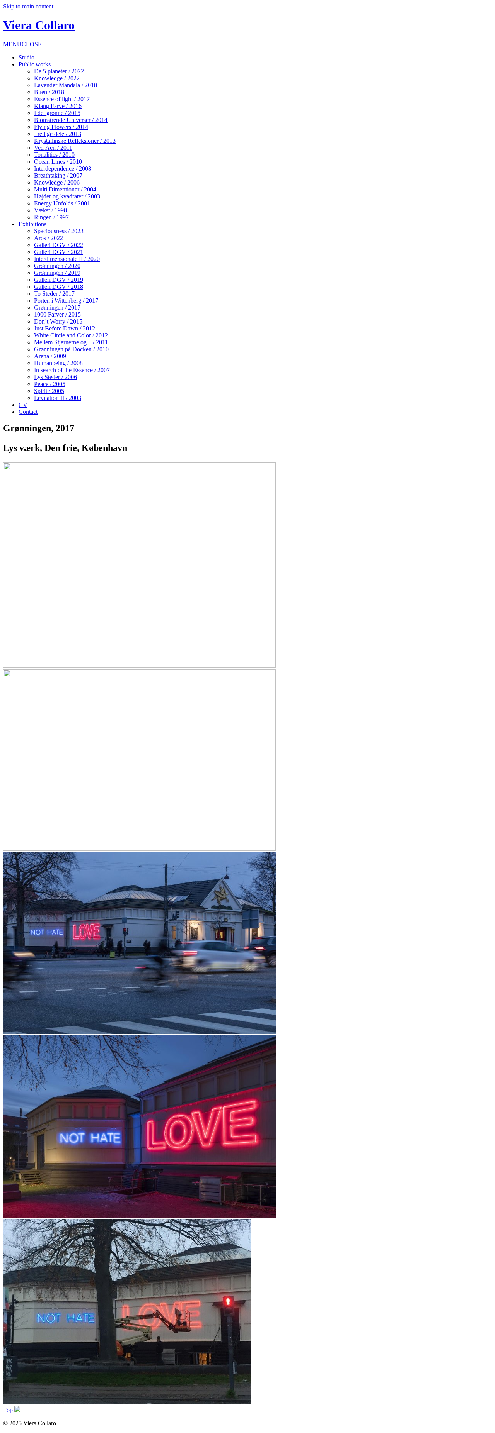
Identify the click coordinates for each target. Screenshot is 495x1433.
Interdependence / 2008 (62, 168)
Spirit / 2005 (49, 391)
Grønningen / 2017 (57, 307)
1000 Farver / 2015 (57, 314)
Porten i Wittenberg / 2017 (66, 300)
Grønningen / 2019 (57, 272)
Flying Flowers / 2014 (61, 127)
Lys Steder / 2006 (55, 377)
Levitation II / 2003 (57, 398)
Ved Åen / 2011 (53, 147)
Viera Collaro (39, 25)
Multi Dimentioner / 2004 (65, 189)
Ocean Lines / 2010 (58, 161)
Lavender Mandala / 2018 (65, 85)
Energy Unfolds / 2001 (62, 203)
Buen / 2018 (49, 92)
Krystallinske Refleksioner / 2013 (75, 140)
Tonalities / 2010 (54, 154)
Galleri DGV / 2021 (58, 252)
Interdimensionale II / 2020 (67, 259)
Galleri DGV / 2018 (58, 286)
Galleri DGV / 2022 (58, 245)
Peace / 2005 (49, 384)
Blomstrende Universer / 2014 (71, 120)
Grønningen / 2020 (57, 266)
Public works (35, 64)
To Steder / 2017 (54, 293)
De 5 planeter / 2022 (59, 71)
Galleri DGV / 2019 (58, 279)
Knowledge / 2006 (57, 182)
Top (8, 1410)
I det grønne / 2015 (57, 113)
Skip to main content (28, 6)
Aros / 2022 (48, 238)
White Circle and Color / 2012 (71, 335)
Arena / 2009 (50, 356)
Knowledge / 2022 (57, 78)
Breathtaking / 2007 (58, 175)
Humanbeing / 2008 (58, 363)
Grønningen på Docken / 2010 (71, 349)
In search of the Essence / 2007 (72, 370)
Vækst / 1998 (50, 210)
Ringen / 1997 (51, 217)
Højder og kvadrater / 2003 (67, 196)
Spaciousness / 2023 (59, 231)
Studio (26, 57)
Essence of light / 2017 (62, 99)
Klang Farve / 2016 (58, 106)
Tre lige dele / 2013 (57, 133)
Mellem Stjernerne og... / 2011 (71, 342)
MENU (12, 44)
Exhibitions (32, 224)
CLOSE (32, 44)
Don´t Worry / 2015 (58, 321)
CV (23, 404)
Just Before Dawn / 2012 (64, 328)
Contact (28, 411)
